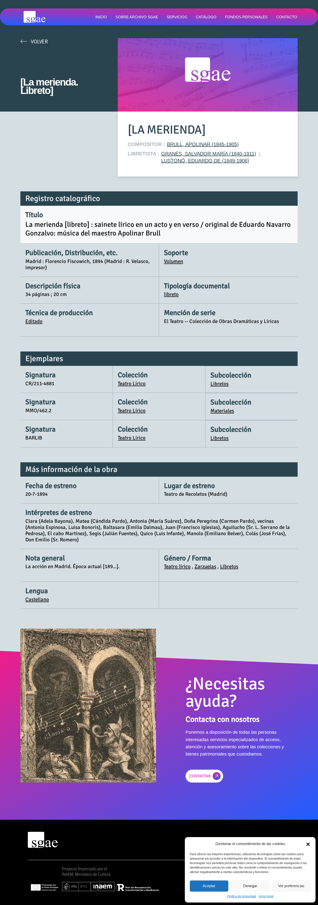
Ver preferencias (291, 886)
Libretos (219, 383)
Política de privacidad (241, 896)
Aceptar (209, 886)
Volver (39, 41)
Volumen (173, 261)
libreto (171, 294)
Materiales (222, 411)
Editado (33, 321)
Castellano (37, 599)
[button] (308, 843)
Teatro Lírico (132, 383)
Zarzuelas (205, 566)
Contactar (200, 776)
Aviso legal (266, 896)
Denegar (250, 886)
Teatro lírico (177, 566)
